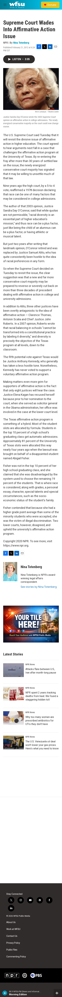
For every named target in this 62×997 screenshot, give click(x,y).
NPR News (30, 664)
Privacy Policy (13, 943)
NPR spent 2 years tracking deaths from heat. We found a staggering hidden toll (41, 696)
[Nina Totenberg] (10, 571)
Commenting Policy (16, 956)
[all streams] (58, 993)
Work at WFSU (13, 929)
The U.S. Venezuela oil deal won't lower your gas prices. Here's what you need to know (42, 745)
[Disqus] (31, 840)
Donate (51, 4)
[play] (5, 993)
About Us (11, 922)
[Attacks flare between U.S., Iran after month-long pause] (13, 670)
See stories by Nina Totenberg (39, 587)
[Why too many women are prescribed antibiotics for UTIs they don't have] (13, 718)
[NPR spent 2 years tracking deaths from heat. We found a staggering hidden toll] (13, 694)
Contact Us (11, 936)
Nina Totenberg (21, 42)
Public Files (11, 950)
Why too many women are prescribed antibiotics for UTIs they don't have (39, 721)
